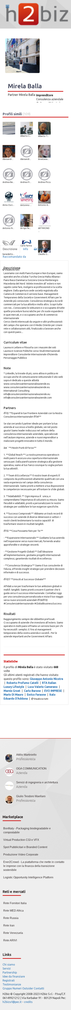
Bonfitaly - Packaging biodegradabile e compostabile (27, 830)
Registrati (9, 980)
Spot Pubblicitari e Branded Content (25, 847)
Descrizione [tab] (10, 249)
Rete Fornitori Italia (15, 903)
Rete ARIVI (10, 940)
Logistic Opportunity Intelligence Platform (28, 877)
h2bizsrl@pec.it (12, 1001)
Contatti (39, 988)
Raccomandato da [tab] (14, 256)
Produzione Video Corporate (20, 854)
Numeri (17, 988)
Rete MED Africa (13, 910)
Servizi (7, 968)
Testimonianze (12, 984)
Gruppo (7, 988)
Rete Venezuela (13, 932)
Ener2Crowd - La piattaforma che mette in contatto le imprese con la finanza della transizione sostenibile (33, 865)
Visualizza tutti (40, 699)
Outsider (27, 988)
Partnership (10, 972)
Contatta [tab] (42, 249)
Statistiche (11, 661)
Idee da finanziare (14, 976)
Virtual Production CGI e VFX (21, 839)
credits (28, 1001)
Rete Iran (8, 925)
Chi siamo (9, 964)
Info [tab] (25, 249)
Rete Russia (10, 918)
